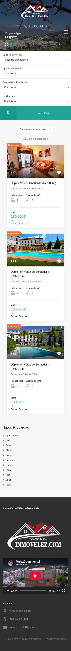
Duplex (9, 460)
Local (8, 469)
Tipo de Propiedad (12, 68)
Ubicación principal (12, 54)
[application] (35, 576)
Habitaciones (9, 96)
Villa (7, 484)
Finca (8, 465)
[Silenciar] (58, 590)
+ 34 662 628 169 (38, 26)
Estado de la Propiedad (14, 82)
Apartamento (12, 435)
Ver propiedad (35, 171)
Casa (8, 445)
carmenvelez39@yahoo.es (23, 627)
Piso (7, 474)
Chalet (8, 450)
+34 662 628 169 (19, 618)
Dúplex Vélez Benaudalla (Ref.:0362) (33, 183)
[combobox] (35, 61)
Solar (8, 479)
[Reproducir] (7, 590)
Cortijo (8, 455)
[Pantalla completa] (63, 590)
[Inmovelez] (35, 18)
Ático (8, 440)
